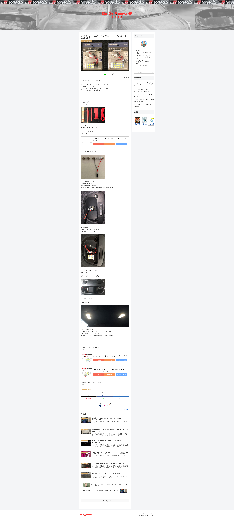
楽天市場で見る (98, 360)
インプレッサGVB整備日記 (86, 389)
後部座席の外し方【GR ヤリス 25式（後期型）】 (143, 105)
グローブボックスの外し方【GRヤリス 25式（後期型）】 (144, 95)
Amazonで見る (109, 360)
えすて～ (143, 48)
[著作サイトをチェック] (99, 405)
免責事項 (142, 513)
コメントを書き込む (105, 501)
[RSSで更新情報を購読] (110, 405)
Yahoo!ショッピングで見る (121, 360)
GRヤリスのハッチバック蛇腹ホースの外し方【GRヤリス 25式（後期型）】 (143, 90)
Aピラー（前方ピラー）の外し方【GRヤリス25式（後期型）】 (144, 100)
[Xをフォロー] (102, 405)
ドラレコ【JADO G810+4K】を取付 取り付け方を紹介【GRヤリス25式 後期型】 (144, 84)
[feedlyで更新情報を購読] (108, 405)
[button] (113, 73)
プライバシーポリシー (150, 513)
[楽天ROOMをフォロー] (105, 405)
